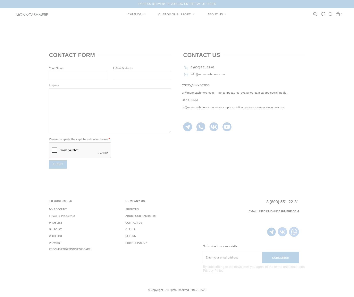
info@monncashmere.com (208, 74)
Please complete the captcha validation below (78, 139)
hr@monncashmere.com (198, 107)
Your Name (56, 68)
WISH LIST (55, 222)
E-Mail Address (123, 68)
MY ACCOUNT (58, 209)
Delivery (55, 229)
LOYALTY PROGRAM (62, 216)
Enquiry (54, 85)
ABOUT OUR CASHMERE (141, 216)
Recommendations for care (70, 249)
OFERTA (130, 229)
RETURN (130, 236)
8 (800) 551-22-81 (202, 67)
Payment (55, 242)
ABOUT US (132, 209)
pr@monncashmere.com (198, 92)
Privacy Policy (213, 271)
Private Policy (136, 242)
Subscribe (280, 257)
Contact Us (179, 37)
